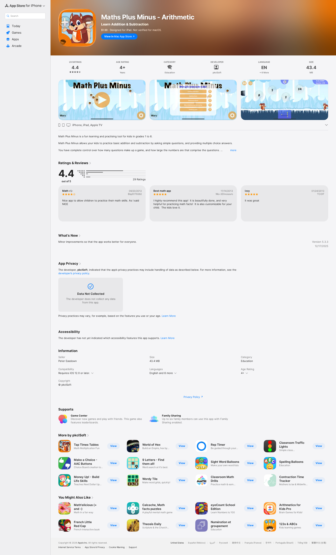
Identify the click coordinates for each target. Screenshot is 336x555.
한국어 (268, 543)
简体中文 (236, 543)
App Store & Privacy (95, 547)
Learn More (169, 315)
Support (133, 547)
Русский (223, 543)
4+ (242, 373)
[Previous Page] (54, 100)
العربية (212, 543)
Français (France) (253, 543)
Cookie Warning (117, 547)
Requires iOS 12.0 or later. (74, 373)
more (233, 150)
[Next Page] (332, 100)
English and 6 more (161, 373)
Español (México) (197, 543)
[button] (25, 26)
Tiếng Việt (302, 543)
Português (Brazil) (284, 543)
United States (177, 543)
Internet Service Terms (69, 547)
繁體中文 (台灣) (319, 543)
